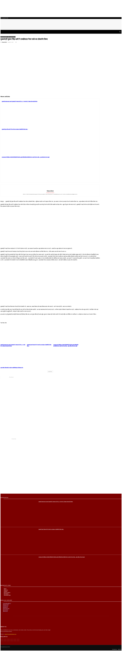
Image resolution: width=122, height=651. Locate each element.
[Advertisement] (11, 405)
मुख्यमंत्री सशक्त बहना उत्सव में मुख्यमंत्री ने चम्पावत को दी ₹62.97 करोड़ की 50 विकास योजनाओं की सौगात (19, 101)
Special (67, 322)
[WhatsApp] (117, 18)
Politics (58, 322)
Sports (72, 322)
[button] (119, 31)
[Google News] (120, 18)
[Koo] (113, 18)
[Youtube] (119, 18)
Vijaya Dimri (4, 42)
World (93, 322)
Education (32, 322)
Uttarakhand (12, 36)
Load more (50, 371)
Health (49, 322)
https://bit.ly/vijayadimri (50, 192)
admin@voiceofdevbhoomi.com (10, 634)
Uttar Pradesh (81, 322)
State (76, 322)
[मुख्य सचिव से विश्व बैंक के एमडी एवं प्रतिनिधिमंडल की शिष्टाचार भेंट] (13, 356)
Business (17, 322)
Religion (62, 322)
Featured (44, 322)
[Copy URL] (93, 45)
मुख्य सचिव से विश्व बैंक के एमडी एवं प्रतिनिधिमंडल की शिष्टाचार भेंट (12, 367)
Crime (22, 322)
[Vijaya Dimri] (50, 187)
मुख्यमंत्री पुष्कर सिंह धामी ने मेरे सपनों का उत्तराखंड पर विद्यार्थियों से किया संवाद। (15, 129)
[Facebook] (112, 18)
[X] (115, 18)
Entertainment (4, 36)
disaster (26, 322)
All (13, 322)
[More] (98, 45)
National (53, 322)
